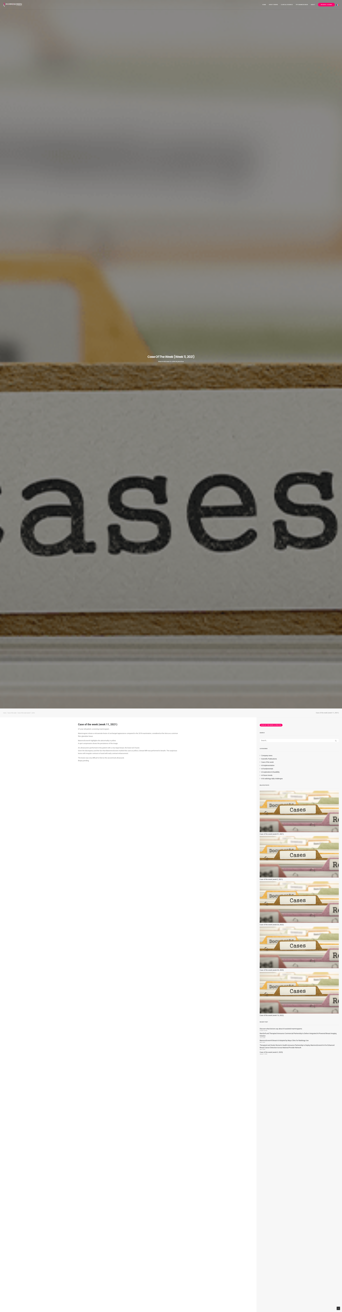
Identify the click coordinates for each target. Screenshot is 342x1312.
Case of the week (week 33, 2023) (272, 970)
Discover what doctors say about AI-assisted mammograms (281, 1029)
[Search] (299, 740)
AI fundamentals (267, 769)
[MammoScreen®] (12, 4)
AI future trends (266, 775)
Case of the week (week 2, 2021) (271, 879)
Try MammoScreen (302, 4)
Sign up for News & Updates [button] (271, 725)
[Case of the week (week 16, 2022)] (299, 1013)
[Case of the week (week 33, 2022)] (299, 922)
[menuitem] (264, 4)
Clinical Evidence (287, 4)
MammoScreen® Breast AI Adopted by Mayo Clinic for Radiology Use (284, 1040)
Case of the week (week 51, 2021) (272, 834)
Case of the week (12, 713)
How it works (273, 4)
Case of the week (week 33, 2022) (272, 925)
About (313, 4)
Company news (266, 755)
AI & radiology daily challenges (272, 779)
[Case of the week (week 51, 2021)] (299, 832)
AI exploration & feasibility (270, 772)
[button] (335, 740)
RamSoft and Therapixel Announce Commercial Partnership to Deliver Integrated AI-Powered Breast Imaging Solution (298, 1034)
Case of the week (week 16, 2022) (272, 1015)
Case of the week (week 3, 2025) (271, 1052)
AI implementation (267, 765)
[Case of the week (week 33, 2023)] (299, 968)
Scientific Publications (269, 759)
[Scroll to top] (338, 1308)
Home (264, 4)
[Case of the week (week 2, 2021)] (299, 877)
